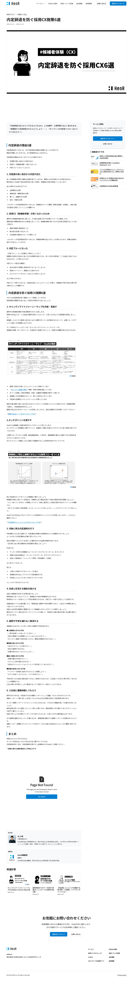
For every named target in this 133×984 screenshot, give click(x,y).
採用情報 (88, 3)
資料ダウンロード (118, 3)
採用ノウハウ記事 (67, 3)
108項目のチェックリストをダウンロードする (24, 522)
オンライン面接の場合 (19, 389)
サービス (91, 949)
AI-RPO (90, 957)
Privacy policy (122, 975)
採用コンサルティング (95, 953)
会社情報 (79, 3)
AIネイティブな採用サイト (96, 961)
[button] (41, 3)
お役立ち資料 (52, 3)
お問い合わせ (101, 3)
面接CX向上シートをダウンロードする (21, 414)
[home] (13, 3)
